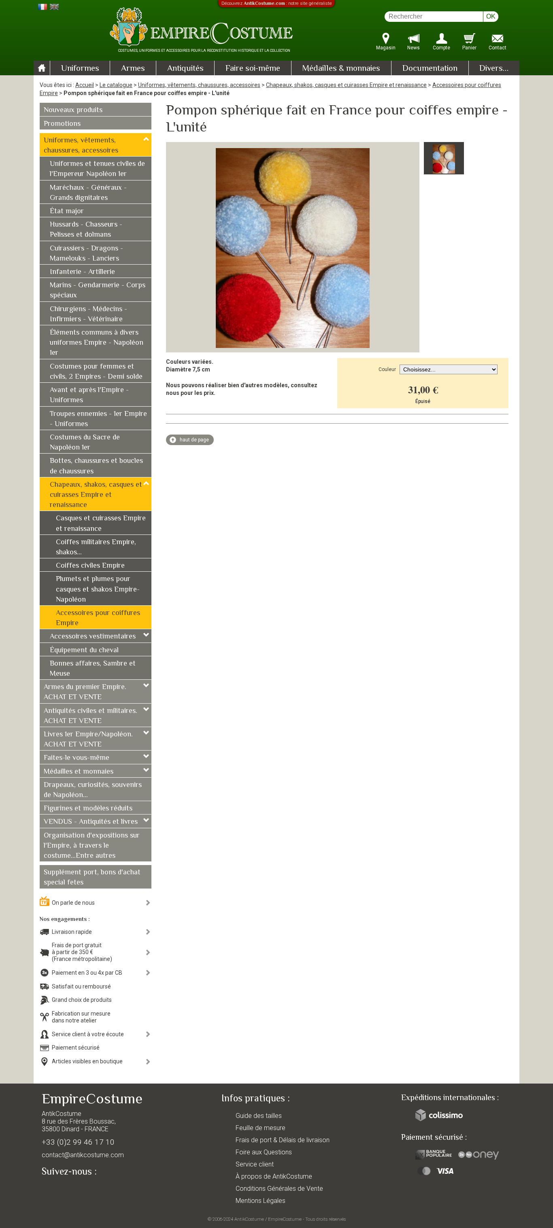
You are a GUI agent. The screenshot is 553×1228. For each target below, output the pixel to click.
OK (491, 16)
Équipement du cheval (84, 650)
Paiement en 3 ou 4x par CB (87, 972)
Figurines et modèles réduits (88, 808)
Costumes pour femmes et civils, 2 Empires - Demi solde (96, 372)
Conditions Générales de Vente (279, 1188)
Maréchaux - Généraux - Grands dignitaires (88, 193)
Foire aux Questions (264, 1152)
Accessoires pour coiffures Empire (98, 618)
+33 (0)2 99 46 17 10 (78, 1142)
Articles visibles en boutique (87, 1061)
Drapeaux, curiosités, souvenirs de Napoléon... (93, 790)
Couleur (387, 369)
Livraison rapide (72, 932)
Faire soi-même (252, 68)
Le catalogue (116, 85)
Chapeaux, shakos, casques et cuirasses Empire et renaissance (346, 85)
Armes (133, 68)
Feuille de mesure (260, 1128)
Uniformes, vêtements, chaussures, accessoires (199, 85)
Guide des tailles (259, 1116)
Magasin (386, 48)
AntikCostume (249, 1219)
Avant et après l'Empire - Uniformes (89, 395)
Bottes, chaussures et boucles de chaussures (96, 466)
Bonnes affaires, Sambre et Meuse (93, 669)
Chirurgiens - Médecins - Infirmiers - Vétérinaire (88, 314)
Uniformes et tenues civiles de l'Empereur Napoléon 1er (97, 169)
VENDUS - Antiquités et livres (91, 822)
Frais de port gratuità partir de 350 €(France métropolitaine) (82, 952)
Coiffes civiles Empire (90, 566)
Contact (497, 48)
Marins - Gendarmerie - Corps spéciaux (97, 290)
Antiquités (185, 68)
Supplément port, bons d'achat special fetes (92, 878)
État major (67, 211)
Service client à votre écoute (88, 1034)
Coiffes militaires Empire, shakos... (96, 547)
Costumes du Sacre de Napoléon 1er (85, 443)
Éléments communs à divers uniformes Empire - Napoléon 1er (96, 343)
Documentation (429, 68)
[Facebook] (62, 1190)
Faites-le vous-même (76, 758)
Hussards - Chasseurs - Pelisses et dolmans (86, 230)
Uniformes (80, 68)
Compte (441, 48)
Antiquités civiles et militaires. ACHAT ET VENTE (90, 716)
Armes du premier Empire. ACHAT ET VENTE (85, 692)
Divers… (493, 68)
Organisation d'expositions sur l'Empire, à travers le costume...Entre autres (92, 846)
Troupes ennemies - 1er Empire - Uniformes (98, 419)
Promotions (62, 124)
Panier (469, 48)
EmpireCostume (285, 1219)
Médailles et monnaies (78, 772)
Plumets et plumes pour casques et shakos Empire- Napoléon (98, 589)
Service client (255, 1164)
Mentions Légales (260, 1201)
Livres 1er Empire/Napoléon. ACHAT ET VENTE (88, 740)
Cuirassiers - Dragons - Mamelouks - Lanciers (86, 254)
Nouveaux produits (73, 110)
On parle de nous (73, 902)
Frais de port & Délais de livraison (283, 1140)
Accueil (84, 85)
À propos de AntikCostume (274, 1176)
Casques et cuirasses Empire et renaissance (101, 523)
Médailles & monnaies (341, 68)
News (413, 48)
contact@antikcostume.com (83, 1155)
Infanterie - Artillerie (82, 272)
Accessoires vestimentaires (93, 637)
